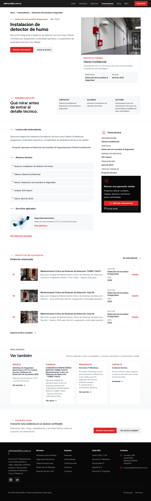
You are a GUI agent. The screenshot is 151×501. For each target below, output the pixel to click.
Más (126, 3)
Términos (139, 492)
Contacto (68, 471)
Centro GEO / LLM (99, 455)
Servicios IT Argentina (101, 471)
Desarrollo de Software (45, 467)
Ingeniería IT (97, 467)
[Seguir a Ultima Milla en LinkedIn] (10, 479)
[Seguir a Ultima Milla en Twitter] (17, 479)
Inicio (73, 3)
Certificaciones (70, 463)
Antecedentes (108, 3)
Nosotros (68, 455)
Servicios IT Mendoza (101, 459)
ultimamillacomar (12, 3)
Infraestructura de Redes (46, 455)
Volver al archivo (44, 50)
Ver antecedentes (130, 258)
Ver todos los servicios (21, 236)
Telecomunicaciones (44, 463)
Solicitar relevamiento (22, 50)
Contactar (141, 3)
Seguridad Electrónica (45, 459)
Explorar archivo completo (21, 333)
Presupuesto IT (98, 463)
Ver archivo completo (129, 430)
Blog (119, 3)
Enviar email (112, 208)
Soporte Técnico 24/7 (45, 471)
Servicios (83, 3)
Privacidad (128, 492)
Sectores (94, 3)
